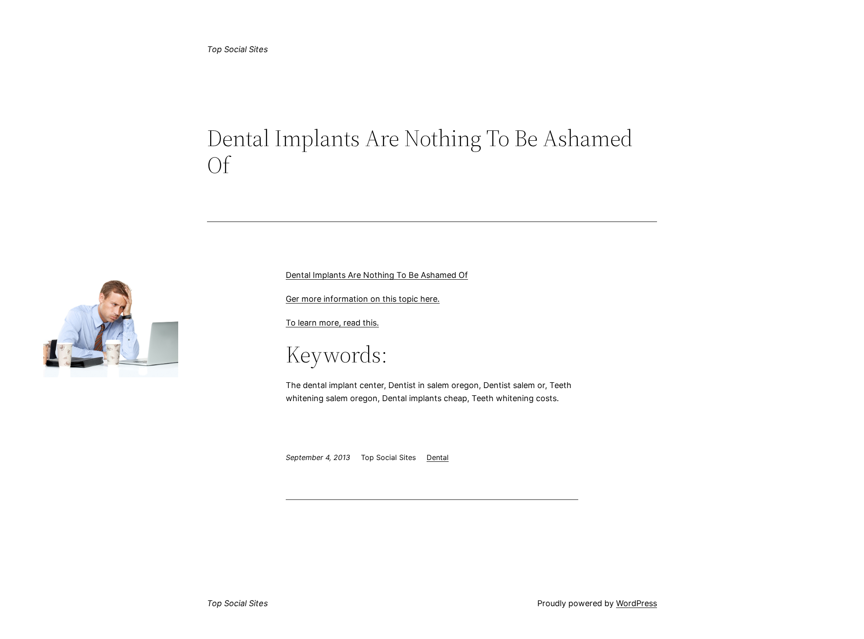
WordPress (636, 603)
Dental (438, 457)
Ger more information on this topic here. (363, 299)
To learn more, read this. (332, 322)
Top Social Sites (237, 49)
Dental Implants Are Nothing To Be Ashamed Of (377, 275)
